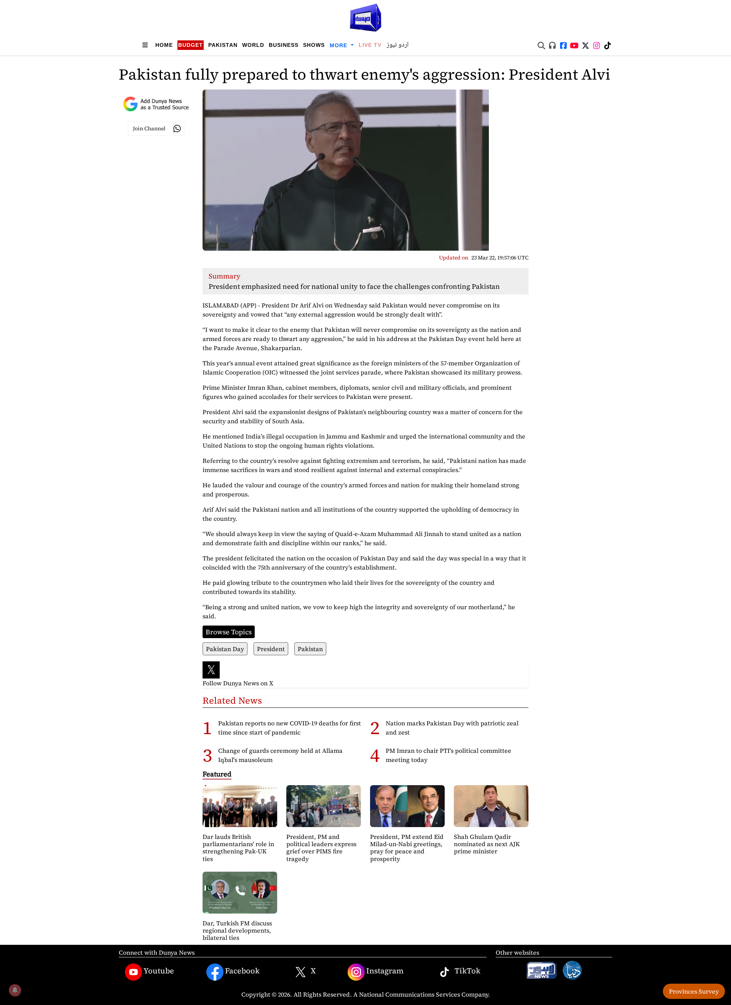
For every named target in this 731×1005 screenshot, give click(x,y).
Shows (314, 45)
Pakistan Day (225, 649)
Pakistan (223, 45)
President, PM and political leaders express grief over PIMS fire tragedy (321, 847)
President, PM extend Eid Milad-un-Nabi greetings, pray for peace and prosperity (407, 847)
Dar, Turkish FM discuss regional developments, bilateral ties (237, 930)
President (271, 649)
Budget (190, 45)
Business (283, 45)
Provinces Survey (694, 991)
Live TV (370, 45)
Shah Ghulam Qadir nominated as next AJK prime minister (487, 843)
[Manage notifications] (15, 990)
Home (164, 45)
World (253, 45)
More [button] (339, 45)
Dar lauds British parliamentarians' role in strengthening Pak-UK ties (238, 847)
